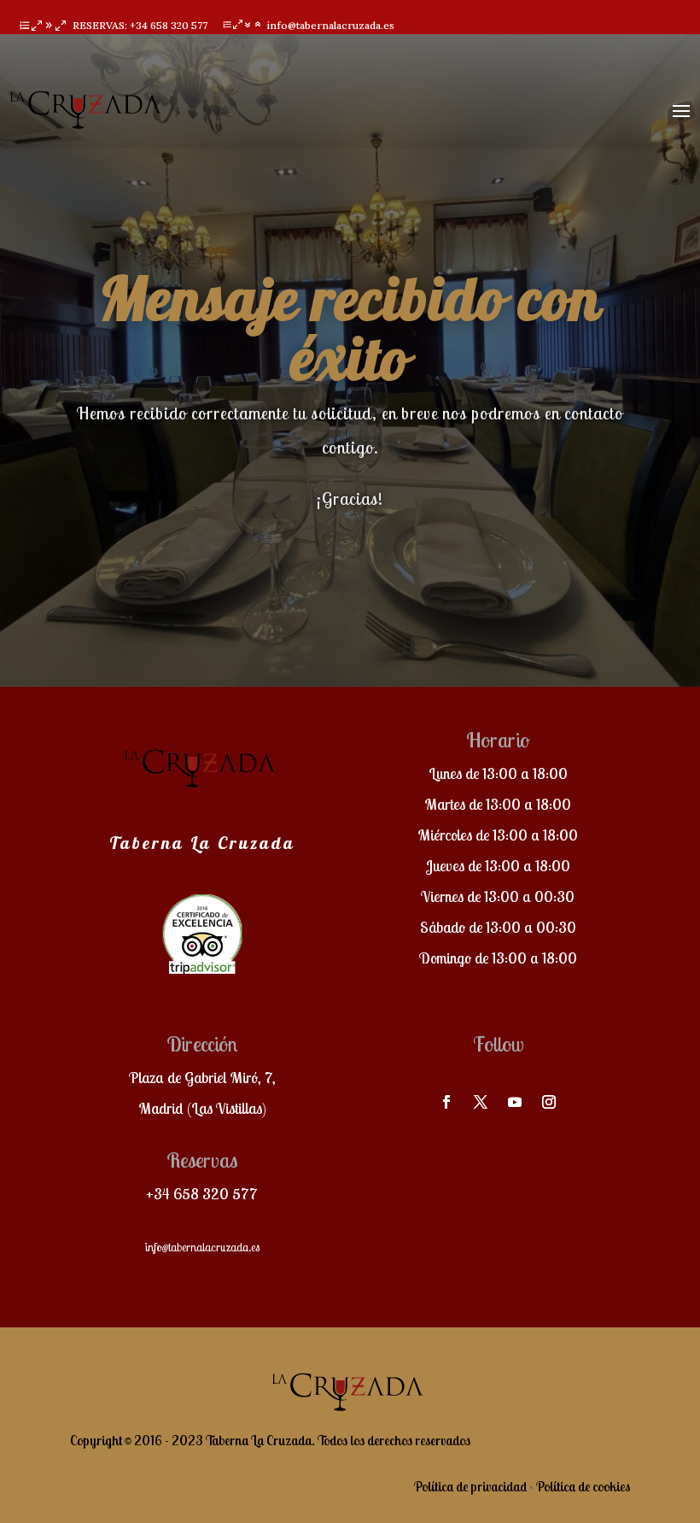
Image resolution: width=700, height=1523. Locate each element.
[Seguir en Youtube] (514, 1102)
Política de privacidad (470, 1486)
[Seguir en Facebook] (446, 1102)
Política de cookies (583, 1486)
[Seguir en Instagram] (549, 1102)
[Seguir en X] (480, 1102)
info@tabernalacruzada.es (202, 1247)
